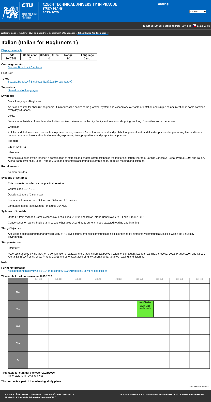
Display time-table (11, 50)
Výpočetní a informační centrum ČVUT (36, 397)
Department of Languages (62, 33)
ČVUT (58, 394)
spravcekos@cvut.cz (195, 394)
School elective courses (167, 25)
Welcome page (8, 33)
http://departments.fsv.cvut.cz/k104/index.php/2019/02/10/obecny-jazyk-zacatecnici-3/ (57, 270)
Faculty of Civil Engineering (32, 33)
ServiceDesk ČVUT (168, 394)
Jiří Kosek (23, 394)
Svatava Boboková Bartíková (25, 67)
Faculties (148, 25)
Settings (186, 25)
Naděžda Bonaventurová (57, 81)
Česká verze (203, 25)
